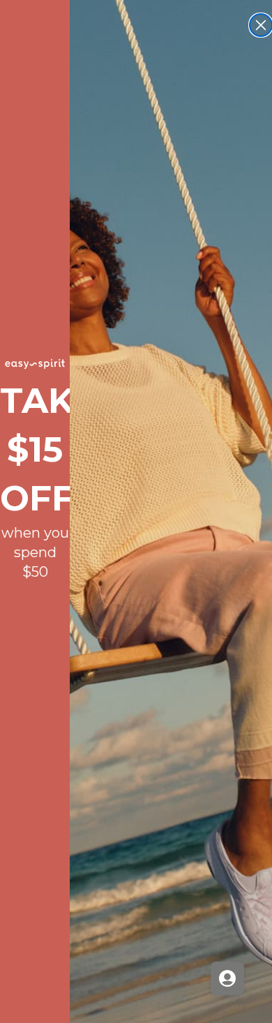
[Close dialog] (261, 25)
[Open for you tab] (227, 978)
